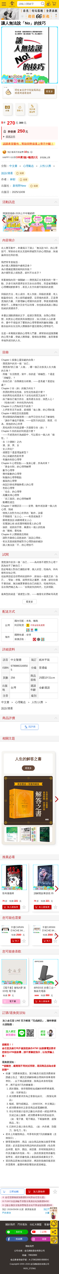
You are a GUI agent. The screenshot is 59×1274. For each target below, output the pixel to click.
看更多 (49, 91)
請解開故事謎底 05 (43, 893)
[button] (3, 4)
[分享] (53, 1232)
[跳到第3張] (56, 230)
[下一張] (55, 220)
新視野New (20, 185)
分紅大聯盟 (36, 1224)
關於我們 (10, 1224)
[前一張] (3, 220)
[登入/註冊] (48, 3)
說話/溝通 (7, 173)
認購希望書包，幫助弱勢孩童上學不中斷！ (28, 143)
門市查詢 (22, 1224)
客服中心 (49, 1224)
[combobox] (29, 4)
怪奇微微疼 (8, 893)
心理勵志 (28, 165)
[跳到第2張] (54, 230)
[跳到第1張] (52, 230)
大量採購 (49, 1213)
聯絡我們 (29, 1246)
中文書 (13, 165)
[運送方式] (53, 1239)
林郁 (12, 179)
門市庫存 (6, 1213)
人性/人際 (45, 165)
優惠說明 (10, 136)
